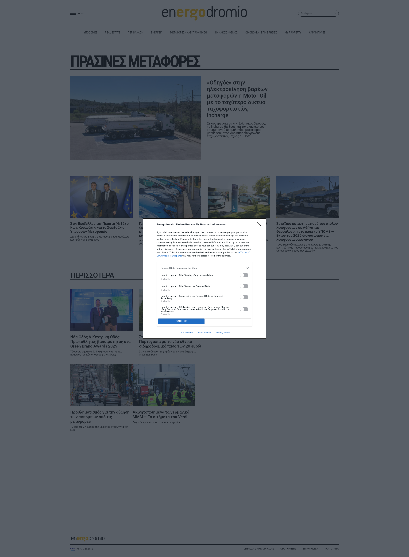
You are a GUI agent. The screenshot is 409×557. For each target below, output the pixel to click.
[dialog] (204, 279)
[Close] (260, 225)
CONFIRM (181, 321)
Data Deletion (186, 332)
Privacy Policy (223, 332)
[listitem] (204, 268)
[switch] (244, 275)
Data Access (204, 332)
